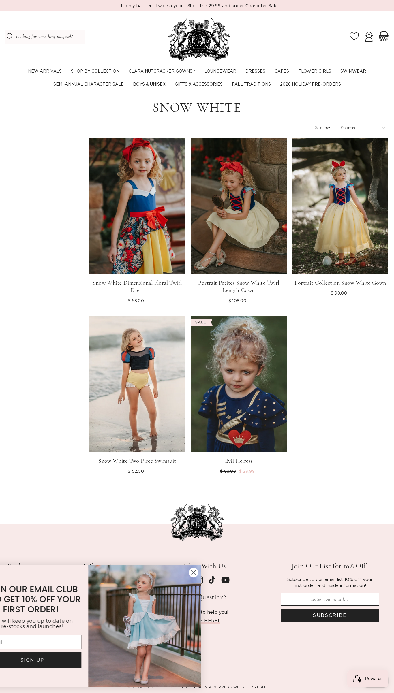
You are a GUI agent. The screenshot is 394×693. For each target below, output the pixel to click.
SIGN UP (62, 659)
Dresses (255, 71)
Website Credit (249, 687)
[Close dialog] (223, 573)
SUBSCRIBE (330, 615)
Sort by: (322, 128)
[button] (95, 71)
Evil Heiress (239, 460)
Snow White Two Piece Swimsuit (137, 460)
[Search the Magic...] (9, 36)
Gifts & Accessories (199, 84)
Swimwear (353, 71)
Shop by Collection (95, 71)
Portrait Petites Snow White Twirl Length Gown (238, 286)
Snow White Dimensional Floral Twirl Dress (137, 286)
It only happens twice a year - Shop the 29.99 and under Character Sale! (200, 5)
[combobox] (45, 37)
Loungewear (220, 71)
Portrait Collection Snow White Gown (340, 282)
